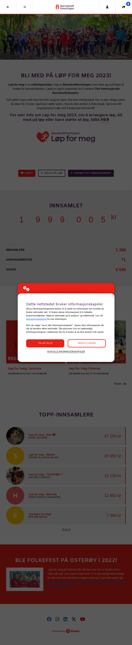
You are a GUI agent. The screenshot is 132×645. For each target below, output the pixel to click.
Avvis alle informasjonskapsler (66, 351)
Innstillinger (87, 343)
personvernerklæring (36, 319)
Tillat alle (45, 343)
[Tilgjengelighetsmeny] (128, 4)
